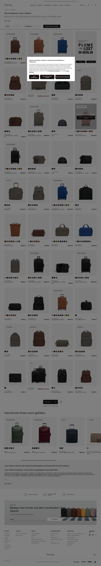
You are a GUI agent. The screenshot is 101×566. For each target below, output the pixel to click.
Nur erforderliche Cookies (47, 77)
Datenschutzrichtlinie (54, 71)
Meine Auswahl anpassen (62, 76)
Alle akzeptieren (34, 77)
